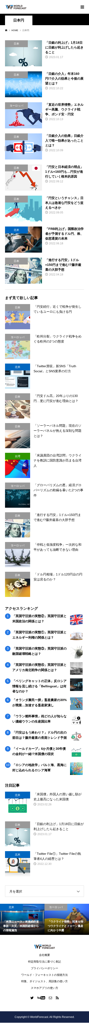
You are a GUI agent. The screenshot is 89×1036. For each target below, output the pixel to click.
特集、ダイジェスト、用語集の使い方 (44, 981)
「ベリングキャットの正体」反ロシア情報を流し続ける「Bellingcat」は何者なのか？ (39, 686)
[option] (31, 919)
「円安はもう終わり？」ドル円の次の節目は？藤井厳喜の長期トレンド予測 (39, 735)
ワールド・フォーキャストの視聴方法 (44, 975)
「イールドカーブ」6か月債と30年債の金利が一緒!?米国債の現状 (39, 751)
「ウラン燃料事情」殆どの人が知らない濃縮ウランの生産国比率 (39, 718)
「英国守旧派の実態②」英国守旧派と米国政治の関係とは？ (39, 618)
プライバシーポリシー (44, 968)
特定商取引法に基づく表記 (44, 961)
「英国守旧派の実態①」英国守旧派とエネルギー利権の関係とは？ (39, 634)
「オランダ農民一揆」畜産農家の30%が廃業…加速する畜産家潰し (39, 702)
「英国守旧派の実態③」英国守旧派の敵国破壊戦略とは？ (39, 651)
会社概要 (44, 955)
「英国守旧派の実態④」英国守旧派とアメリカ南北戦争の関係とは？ (39, 667)
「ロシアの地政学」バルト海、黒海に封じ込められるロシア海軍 (39, 767)
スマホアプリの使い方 (44, 988)
